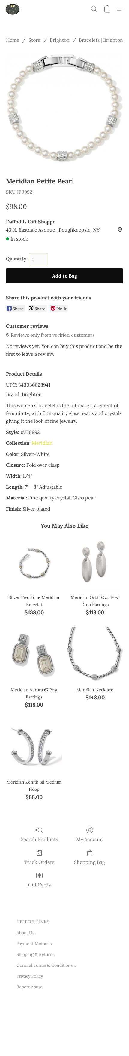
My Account (89, 839)
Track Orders (39, 862)
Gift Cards (39, 885)
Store (34, 40)
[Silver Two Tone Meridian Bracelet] (34, 562)
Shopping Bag (89, 862)
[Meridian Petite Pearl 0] (64, 108)
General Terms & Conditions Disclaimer (46, 965)
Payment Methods (34, 943)
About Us (25, 932)
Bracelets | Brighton (101, 40)
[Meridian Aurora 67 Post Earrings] (34, 655)
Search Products (39, 839)
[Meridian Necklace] (95, 655)
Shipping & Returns (35, 954)
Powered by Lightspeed (39, 1043)
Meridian (42, 443)
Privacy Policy (29, 976)
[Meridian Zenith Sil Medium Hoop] (34, 747)
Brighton (60, 40)
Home (12, 40)
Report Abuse (29, 987)
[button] (13, 9)
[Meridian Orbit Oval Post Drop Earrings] (95, 562)
